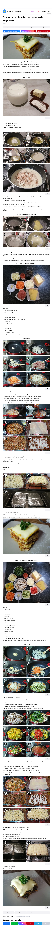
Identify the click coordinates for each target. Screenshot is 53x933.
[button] (8, 27)
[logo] (12, 11)
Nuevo (39, 11)
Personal (32, 11)
